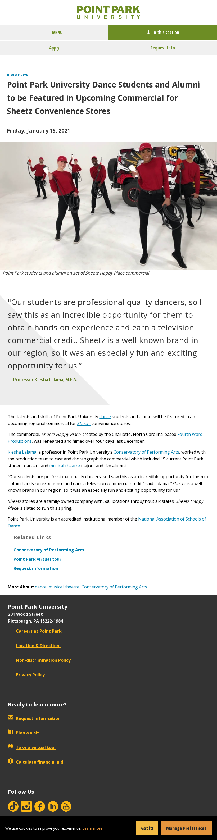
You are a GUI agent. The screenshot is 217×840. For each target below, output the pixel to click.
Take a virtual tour (36, 747)
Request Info (163, 48)
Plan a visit (27, 733)
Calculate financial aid (39, 762)
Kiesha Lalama (22, 452)
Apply (54, 48)
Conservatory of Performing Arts (146, 452)
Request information (38, 718)
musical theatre (64, 466)
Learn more (92, 828)
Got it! (147, 828)
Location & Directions (38, 646)
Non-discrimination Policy (43, 660)
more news (17, 74)
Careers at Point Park (39, 631)
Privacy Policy (30, 675)
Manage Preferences (186, 828)
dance (105, 416)
